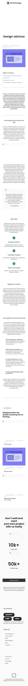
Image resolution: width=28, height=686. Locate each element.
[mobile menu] (26, 3)
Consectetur (8, 661)
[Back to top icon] (14, 675)
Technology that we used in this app (13, 75)
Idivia (6, 643)
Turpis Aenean (8, 636)
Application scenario (9, 80)
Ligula (6, 638)
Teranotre (7, 645)
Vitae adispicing (9, 634)
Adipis (6, 663)
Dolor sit (7, 659)
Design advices (8, 471)
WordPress (21, 680)
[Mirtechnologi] (14, 3)
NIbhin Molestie (9, 640)
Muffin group (18, 679)
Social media (7, 444)
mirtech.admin (14, 45)
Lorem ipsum (8, 656)
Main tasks (6, 78)
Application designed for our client (10, 499)
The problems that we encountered (13, 82)
